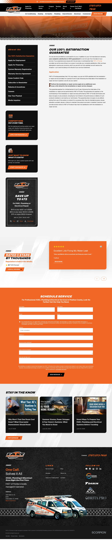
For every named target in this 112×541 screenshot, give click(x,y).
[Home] (13, 9)
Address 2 (21, 335)
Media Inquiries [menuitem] (14, 100)
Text (14, 221)
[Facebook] (90, 469)
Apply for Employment (52, 478)
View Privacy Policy (38, 324)
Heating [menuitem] (40, 14)
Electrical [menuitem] (77, 14)
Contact (62, 478)
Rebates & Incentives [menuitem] (16, 87)
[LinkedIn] (100, 469)
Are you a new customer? (25, 342)
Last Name (60, 306)
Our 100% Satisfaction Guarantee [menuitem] (21, 56)
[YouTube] (86, 469)
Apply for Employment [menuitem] (16, 60)
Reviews (58, 7)
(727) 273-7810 (95, 7)
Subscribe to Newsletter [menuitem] (17, 83)
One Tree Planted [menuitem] (15, 96)
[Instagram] (97, 469)
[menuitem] (8, 536)
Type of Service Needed (25, 349)
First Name (21, 306)
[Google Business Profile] (93, 469)
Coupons (51, 7)
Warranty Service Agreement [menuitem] (19, 74)
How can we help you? (24, 357)
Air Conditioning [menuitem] (30, 14)
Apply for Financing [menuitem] (15, 65)
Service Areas (41, 7)
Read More (58, 261)
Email (21, 221)
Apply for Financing (28, 7)
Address (21, 327)
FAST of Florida (97, 61)
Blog (61, 469)
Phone (20, 314)
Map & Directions (11, 500)
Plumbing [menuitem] (57, 14)
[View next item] (103, 279)
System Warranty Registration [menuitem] (20, 69)
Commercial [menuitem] (87, 14)
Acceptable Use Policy (27, 324)
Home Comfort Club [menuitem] (15, 78)
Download (30, 221)
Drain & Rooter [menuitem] (67, 14)
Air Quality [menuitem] (48, 14)
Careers (72, 7)
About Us (65, 7)
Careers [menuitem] (11, 91)
